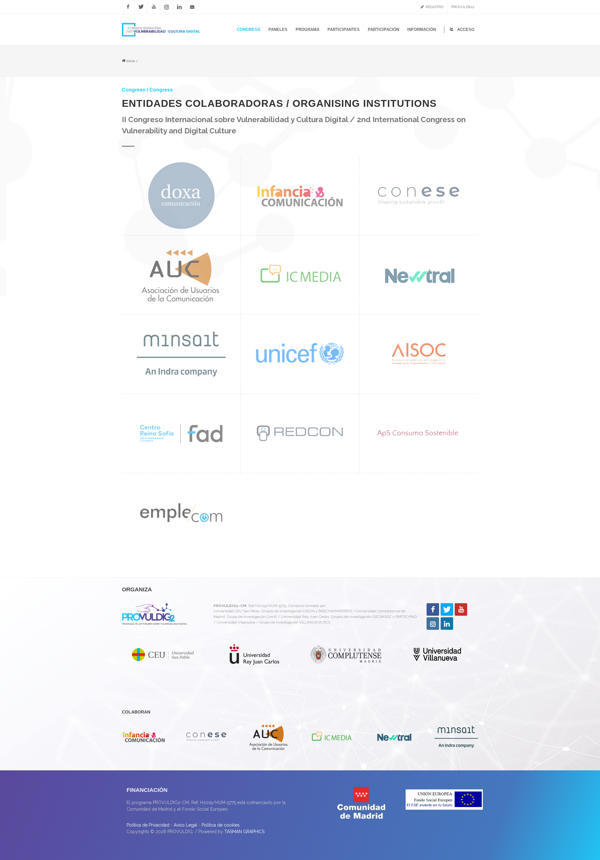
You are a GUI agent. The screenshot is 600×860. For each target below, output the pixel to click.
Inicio (130, 61)
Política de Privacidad (148, 825)
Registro (434, 7)
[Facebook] (128, 7)
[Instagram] (166, 7)
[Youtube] (154, 7)
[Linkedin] (179, 7)
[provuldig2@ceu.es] (192, 7)
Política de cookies (221, 825)
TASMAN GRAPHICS (244, 831)
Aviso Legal (185, 825)
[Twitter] (141, 7)
